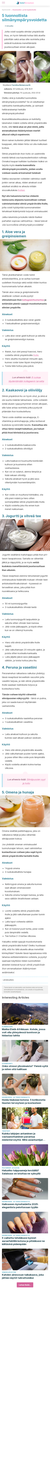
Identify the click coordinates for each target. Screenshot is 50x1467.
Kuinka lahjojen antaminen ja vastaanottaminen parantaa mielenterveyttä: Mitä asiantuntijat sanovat (22, 1136)
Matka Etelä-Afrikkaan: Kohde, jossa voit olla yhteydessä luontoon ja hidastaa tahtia (23, 1032)
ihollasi (21, 190)
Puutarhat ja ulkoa (10, 1168)
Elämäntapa (7, 1027)
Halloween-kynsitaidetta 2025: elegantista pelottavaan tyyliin (20, 1206)
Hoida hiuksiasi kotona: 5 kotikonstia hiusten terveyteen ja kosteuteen (23, 1101)
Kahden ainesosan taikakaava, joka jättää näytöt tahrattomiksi (23, 1276)
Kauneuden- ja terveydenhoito (24, 10)
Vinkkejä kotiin (9, 1272)
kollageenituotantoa (33, 300)
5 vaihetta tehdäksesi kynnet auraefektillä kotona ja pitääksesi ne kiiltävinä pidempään (23, 1241)
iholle (35, 355)
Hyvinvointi (6, 10)
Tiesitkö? (6, 1131)
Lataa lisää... (25, 1285)
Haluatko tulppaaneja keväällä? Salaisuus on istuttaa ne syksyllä (21, 1172)
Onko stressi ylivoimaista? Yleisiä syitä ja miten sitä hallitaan (25, 1068)
